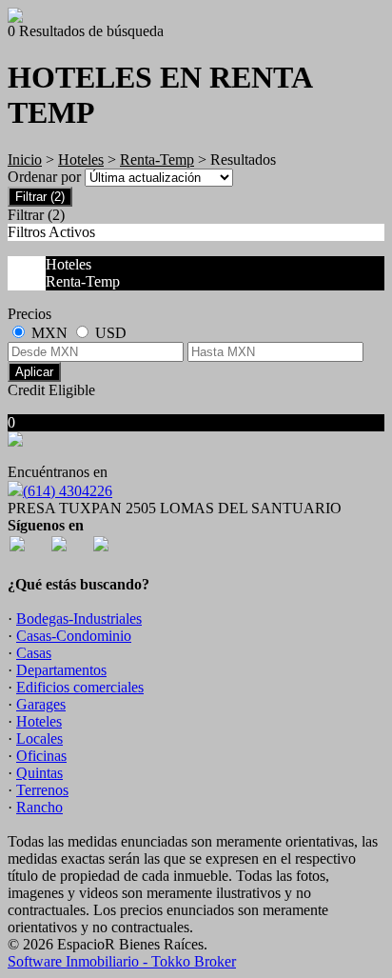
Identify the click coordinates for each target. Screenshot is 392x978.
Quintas (39, 773)
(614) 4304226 (67, 491)
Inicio (25, 159)
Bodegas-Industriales (79, 618)
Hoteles (81, 159)
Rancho (39, 807)
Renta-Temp (157, 159)
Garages (41, 704)
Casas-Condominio (73, 636)
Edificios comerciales (80, 687)
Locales (39, 738)
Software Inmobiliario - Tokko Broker (122, 961)
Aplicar (34, 372)
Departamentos (61, 670)
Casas (33, 653)
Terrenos (42, 790)
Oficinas (41, 756)
